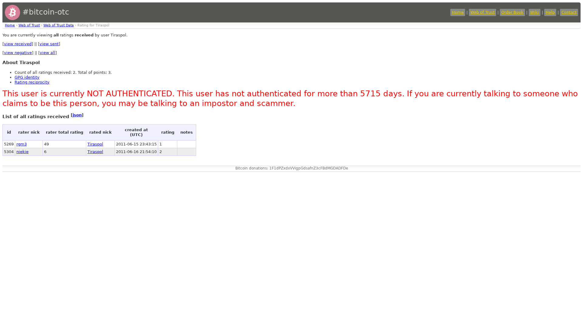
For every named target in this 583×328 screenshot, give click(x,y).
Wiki (534, 12)
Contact (569, 12)
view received (18, 44)
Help (550, 12)
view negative (18, 52)
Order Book (512, 12)
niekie (22, 151)
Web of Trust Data (58, 25)
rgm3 (21, 144)
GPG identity (27, 77)
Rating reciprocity (32, 82)
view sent (49, 44)
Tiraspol (95, 144)
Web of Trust (482, 12)
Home (458, 12)
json (77, 115)
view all (47, 52)
